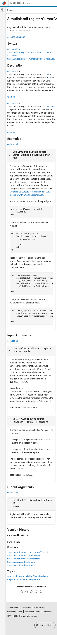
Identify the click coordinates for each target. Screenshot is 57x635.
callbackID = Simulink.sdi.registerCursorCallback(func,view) (31, 59)
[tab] (31, 155)
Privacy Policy (39, 607)
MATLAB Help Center (21, 3)
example (11, 97)
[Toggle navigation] (13, 10)
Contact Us (47, 612)
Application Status (32, 612)
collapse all (12, 144)
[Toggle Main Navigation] (52, 3)
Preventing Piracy (14, 612)
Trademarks (26, 607)
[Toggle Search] (47, 3)
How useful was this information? (31, 586)
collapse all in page (16, 37)
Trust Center (12, 607)
